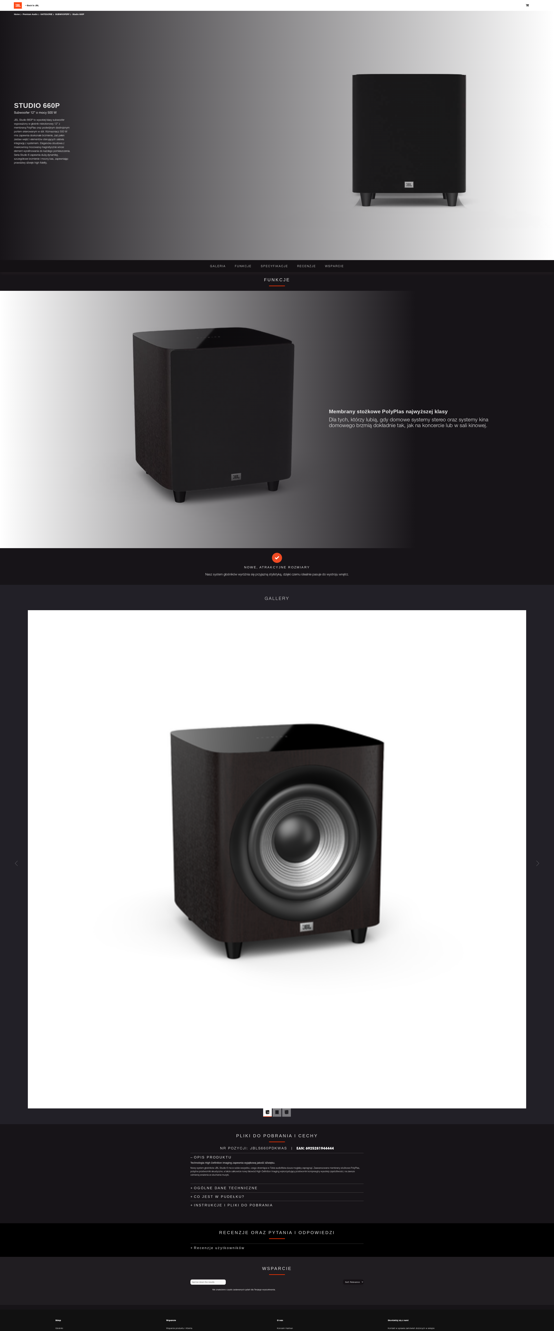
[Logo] (35, 5)
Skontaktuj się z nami (398, 1320)
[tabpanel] (277, 566)
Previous (16, 863)
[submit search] (223, 1282)
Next (537, 863)
